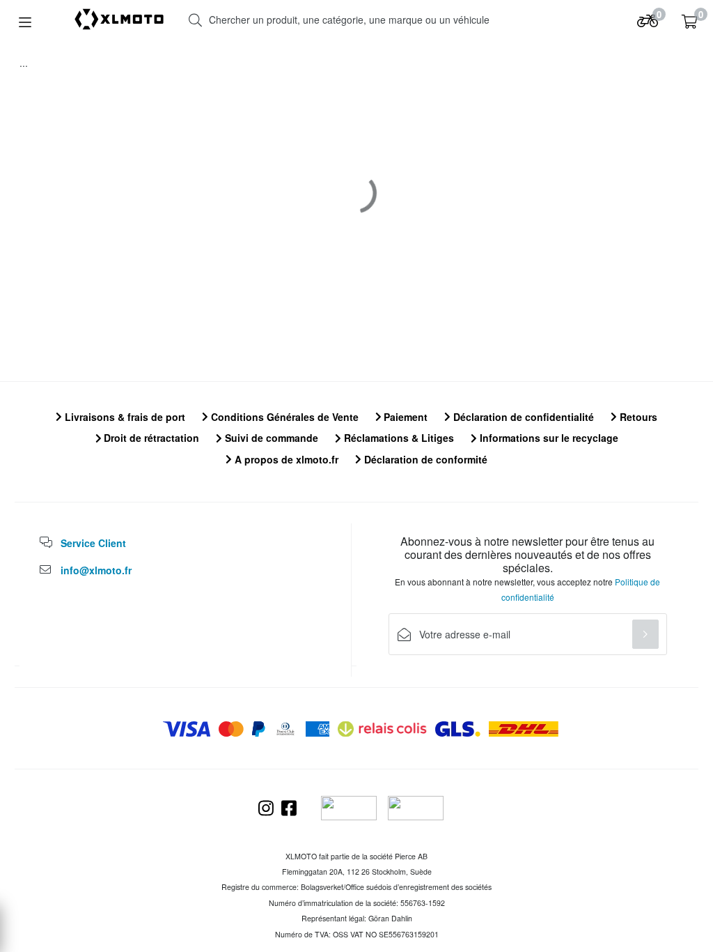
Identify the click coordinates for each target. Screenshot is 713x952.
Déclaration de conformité (424, 459)
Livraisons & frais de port (123, 417)
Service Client (93, 543)
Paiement (404, 417)
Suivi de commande (270, 438)
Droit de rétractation (150, 438)
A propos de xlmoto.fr (285, 459)
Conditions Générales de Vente (283, 417)
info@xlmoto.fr (96, 570)
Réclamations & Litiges (397, 438)
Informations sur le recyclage (547, 438)
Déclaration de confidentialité (522, 417)
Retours (637, 417)
